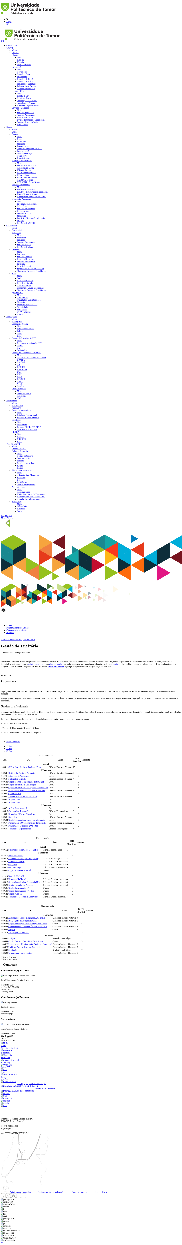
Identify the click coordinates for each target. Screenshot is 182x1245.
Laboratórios (22, 124)
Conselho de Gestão (25, 79)
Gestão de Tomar (24, 98)
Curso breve (22, 156)
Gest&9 (20, 386)
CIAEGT (21, 362)
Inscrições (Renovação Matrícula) (31, 218)
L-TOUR (21, 379)
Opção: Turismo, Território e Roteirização (25, 941)
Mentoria (21, 302)
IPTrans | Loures (24, 170)
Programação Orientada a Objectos (23, 826)
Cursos (15, 134)
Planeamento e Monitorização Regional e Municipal (30, 944)
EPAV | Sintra (23, 175)
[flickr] (23, 1197)
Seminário (12, 950)
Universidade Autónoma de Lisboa (31, 196)
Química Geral (14, 793)
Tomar (20, 511)
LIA (19, 336)
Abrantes (21, 509)
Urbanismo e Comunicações (20, 953)
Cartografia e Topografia (18, 811)
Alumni (20, 314)
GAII (19, 333)
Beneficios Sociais (25, 283)
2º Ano (9, 748)
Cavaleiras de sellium (26, 463)
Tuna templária (23, 458)
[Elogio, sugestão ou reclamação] (8, 1081)
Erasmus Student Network (28, 417)
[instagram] (8, 1197)
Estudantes (16, 233)
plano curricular (55, 664)
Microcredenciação (25, 153)
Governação (17, 67)
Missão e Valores (24, 64)
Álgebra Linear (14, 799)
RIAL (19, 441)
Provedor (21, 240)
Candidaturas (11, 45)
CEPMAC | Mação (25, 180)
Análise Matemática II (17, 808)
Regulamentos (23, 211)
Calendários (22, 206)
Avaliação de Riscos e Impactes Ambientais (26, 918)
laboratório (115, 664)
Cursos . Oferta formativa (11, 639)
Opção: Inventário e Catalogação (22, 785)
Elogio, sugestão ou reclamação (50, 1192)
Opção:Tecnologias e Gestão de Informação (26, 820)
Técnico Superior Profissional (29, 148)
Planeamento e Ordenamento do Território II (27, 823)
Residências (22, 482)
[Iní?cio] (29, 14)
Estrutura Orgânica (79, 1192)
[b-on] (4, 1105)
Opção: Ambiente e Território (20, 870)
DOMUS (21, 367)
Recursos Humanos (25, 117)
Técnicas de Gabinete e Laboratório (23, 897)
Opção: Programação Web (19, 888)
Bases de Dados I (15, 856)
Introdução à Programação (19, 776)
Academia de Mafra (25, 168)
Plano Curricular (13, 742)
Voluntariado (22, 307)
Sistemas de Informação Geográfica (23, 850)
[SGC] (4, 1096)
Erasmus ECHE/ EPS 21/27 (29, 427)
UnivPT (9, 48)
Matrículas (21, 216)
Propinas (20, 221)
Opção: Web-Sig (15, 894)
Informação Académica (21, 199)
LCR (19, 372)
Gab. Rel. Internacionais (27, 429)
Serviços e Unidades (20, 108)
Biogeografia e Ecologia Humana (22, 921)
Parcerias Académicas (21, 184)
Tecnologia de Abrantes (27, 100)
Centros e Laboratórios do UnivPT (26, 353)
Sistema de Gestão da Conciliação (31, 271)
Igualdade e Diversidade (27, 305)
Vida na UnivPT (13, 444)
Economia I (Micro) (16, 861)
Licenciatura (22, 141)
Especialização (23, 158)
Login (8, 21)
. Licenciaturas (29, 639)
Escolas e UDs (18, 91)
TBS (19, 398)
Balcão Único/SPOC (26, 223)
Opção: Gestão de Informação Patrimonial (26, 782)
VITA (19, 384)
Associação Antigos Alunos (28, 499)
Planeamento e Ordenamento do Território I (26, 790)
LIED (19, 374)
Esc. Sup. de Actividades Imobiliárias (32, 192)
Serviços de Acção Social (27, 122)
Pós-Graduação (23, 151)
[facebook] (3, 1197)
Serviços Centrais (24, 257)
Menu (14, 50)
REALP (15, 432)
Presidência (22, 76)
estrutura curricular (36, 664)
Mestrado (21, 144)
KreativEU (16, 408)
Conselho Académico (26, 81)
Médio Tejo (16, 501)
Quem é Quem (100, 1192)
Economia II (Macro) (17, 879)
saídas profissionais (56, 666)
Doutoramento (23, 146)
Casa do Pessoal (24, 266)
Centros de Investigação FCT (24, 338)
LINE (19, 377)
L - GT (9, 625)
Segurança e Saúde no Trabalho (30, 269)
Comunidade (11, 225)
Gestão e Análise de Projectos (20, 885)
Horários (10, 632)
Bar (18, 480)
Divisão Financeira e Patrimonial (31, 120)
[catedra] (5, 1103)
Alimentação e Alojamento (23, 470)
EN (7, 24)
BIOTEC (21, 360)
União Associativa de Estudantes (31, 494)
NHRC (20, 381)
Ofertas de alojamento (26, 485)
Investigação (11, 317)
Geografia (12, 864)
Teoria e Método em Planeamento (22, 796)
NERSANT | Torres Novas (28, 182)
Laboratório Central (20, 324)
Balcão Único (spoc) (25, 247)
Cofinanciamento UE (26, 88)
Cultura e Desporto (20, 451)
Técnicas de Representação (19, 829)
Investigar (21, 264)
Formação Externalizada (22, 160)
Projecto (11, 929)
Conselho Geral (23, 74)
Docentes (16, 249)
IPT (3, 41)
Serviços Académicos (26, 115)
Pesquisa (8, 515)
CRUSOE (21, 439)
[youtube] (13, 1197)
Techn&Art (22, 350)
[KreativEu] (6, 1098)
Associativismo (18, 487)
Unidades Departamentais (28, 105)
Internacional (11, 401)
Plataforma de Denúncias (20, 1192)
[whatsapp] (28, 1197)
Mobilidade (16, 420)
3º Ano (9, 751)
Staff (14, 273)
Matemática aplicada (17, 779)
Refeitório (21, 477)
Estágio (11, 938)
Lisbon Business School (27, 194)
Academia (21, 396)
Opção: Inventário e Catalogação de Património (28, 788)
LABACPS (22, 369)
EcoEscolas (22, 309)
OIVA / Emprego (24, 312)
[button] (2, 1243)
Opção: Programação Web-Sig (21, 891)
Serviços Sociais (24, 213)
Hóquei (20, 468)
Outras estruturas (19, 389)
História (15, 55)
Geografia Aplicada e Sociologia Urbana (25, 882)
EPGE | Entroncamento (27, 177)
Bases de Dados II (16, 876)
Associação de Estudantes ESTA (31, 497)
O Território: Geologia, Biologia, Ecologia (26, 767)
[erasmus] (5, 1101)
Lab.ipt (20, 331)
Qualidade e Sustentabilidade (29, 300)
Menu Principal (7, 518)
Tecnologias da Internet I (18, 932)
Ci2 (18, 348)
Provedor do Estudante (26, 84)
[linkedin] (18, 1197)
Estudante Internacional (21, 410)
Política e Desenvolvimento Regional (24, 947)
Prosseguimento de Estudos (17, 628)
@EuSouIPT (17, 293)
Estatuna (20, 461)
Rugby (20, 465)
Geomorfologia (14, 867)
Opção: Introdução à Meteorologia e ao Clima (27, 924)
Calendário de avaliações (16, 630)
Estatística (12, 817)
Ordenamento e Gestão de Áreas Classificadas (27, 926)
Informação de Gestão (26, 86)
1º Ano (9, 746)
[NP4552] (5, 1093)
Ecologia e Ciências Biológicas (21, 814)
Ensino (9, 127)
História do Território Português (21, 773)
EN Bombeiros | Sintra (26, 172)
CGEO (20, 345)
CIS (18, 365)
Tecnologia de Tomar (26, 103)
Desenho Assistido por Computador (23, 858)
